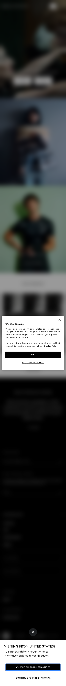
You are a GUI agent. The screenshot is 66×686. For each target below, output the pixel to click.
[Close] (33, 632)
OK (33, 354)
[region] (33, 343)
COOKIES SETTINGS (33, 362)
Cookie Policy (51, 346)
